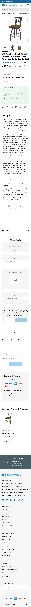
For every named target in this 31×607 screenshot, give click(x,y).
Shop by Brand (6, 539)
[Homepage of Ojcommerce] (9, 5)
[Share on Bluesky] (24, 107)
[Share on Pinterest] (16, 107)
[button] (10, 246)
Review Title (15, 250)
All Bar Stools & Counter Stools (23, 13)
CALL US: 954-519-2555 (9, 569)
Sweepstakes (6, 555)
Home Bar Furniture (10, 13)
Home (3, 13)
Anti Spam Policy (7, 516)
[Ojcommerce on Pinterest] (19, 499)
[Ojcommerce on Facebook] (3, 499)
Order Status (6, 543)
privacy (21, 315)
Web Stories (6, 522)
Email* (15, 295)
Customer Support (7, 566)
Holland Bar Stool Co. (7, 62)
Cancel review (9, 320)
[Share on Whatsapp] (12, 107)
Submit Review (21, 320)
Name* (15, 288)
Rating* (15, 244)
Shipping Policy (6, 546)
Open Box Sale (6, 536)
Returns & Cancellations (9, 549)
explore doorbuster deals (15, 1)
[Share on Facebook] (7, 107)
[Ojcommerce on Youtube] (7, 499)
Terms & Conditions (8, 552)
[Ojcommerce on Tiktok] (15, 499)
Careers (4, 519)
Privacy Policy (6, 513)
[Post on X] (20, 107)
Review (15, 258)
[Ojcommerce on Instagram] (11, 499)
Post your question (15, 364)
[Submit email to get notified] (20, 81)
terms (14, 315)
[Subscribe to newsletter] (27, 587)
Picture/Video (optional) (15, 272)
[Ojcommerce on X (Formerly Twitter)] (22, 499)
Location (15, 303)
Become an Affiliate (8, 526)
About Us (5, 509)
